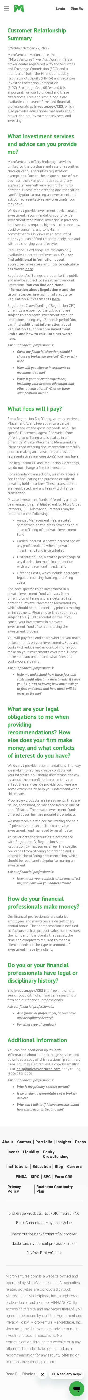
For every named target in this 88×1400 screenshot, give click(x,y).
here (29, 268)
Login (60, 8)
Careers (74, 1166)
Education (42, 1166)
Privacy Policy (14, 1189)
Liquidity (31, 1152)
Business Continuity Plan (54, 1189)
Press (80, 1142)
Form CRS (63, 1177)
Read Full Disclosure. (24, 1374)
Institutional (17, 1166)
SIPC (35, 1177)
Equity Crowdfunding (56, 1154)
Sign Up (77, 8)
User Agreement (61, 1315)
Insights (63, 1142)
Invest (13, 1152)
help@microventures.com (38, 1068)
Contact (24, 1142)
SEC (47, 1177)
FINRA (21, 1177)
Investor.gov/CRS (48, 106)
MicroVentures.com (22, 1276)
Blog (59, 1166)
